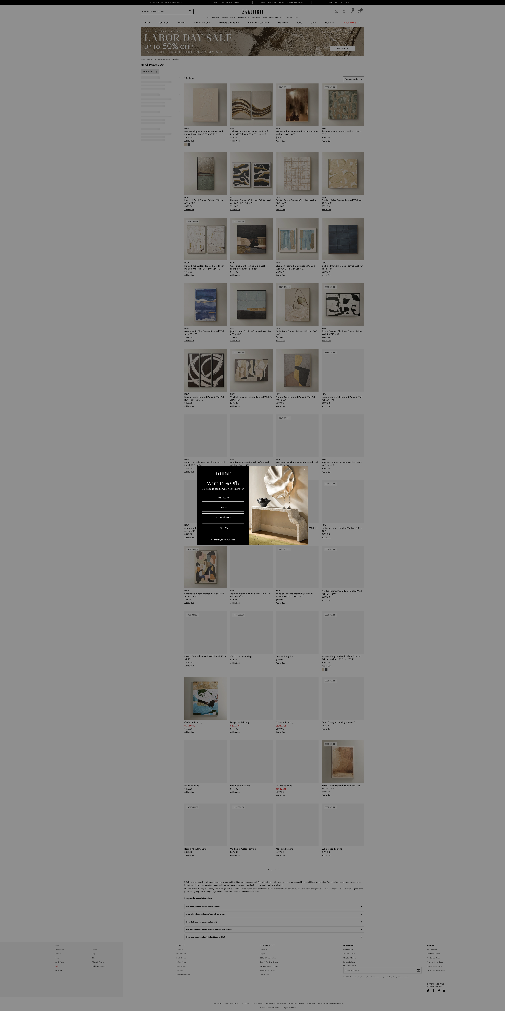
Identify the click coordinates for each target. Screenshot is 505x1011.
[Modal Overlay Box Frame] (252, 505)
